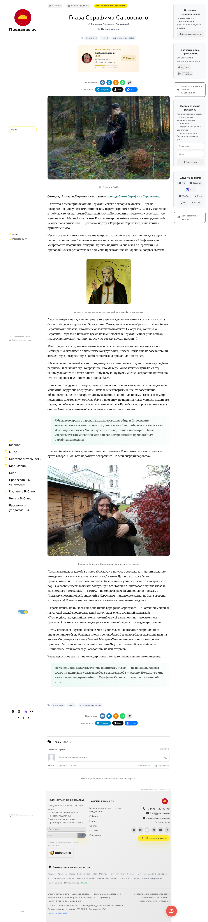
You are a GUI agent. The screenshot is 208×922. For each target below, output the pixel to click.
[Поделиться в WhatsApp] (122, 82)
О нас (13, 451)
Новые (51, 765)
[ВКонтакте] (12, 711)
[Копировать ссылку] (129, 82)
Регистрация (19, 238)
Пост (94, 874)
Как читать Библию (86, 878)
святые (105, 38)
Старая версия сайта (21, 336)
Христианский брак (157, 874)
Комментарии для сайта (155, 790)
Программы (95, 835)
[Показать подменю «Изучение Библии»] (6, 491)
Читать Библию (20, 498)
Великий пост (83, 874)
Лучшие (63, 765)
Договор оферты (81, 893)
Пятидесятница (71, 883)
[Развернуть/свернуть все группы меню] (11, 440)
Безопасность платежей (60, 897)
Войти (15, 234)
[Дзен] (23, 718)
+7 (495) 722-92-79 (158, 808)
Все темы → (86, 883)
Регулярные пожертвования (107, 893)
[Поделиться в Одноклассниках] (116, 82)
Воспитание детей (56, 878)
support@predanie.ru (158, 820)
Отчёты (93, 825)
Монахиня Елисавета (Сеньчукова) (110, 24)
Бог (123, 874)
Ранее (74, 765)
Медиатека (17, 465)
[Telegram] (19, 712)
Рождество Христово (57, 874)
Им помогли (95, 830)
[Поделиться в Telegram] (109, 82)
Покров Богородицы (129, 878)
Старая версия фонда (21, 340)
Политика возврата (85, 897)
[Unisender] (60, 852)
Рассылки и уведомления (19, 507)
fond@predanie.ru (160, 813)
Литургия (114, 874)
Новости (93, 821)
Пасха (72, 874)
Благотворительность (25, 458)
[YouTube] (31, 712)
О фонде (93, 816)
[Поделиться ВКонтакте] (102, 82)
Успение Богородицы (152, 878)
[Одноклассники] (28, 718)
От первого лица (110, 29)
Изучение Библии (22, 491)
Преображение (55, 883)
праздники (91, 38)
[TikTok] (18, 718)
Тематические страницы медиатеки (71, 867)
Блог (12, 472)
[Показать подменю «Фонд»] (6, 458)
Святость (131, 874)
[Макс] (25, 712)
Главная (14, 444)
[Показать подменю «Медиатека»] (6, 465)
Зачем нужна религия (107, 878)
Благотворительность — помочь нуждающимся (105, 810)
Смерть (70, 878)
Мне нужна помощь (156, 838)
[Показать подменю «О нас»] (6, 451)
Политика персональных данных (64, 900)
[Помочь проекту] (171, 911)
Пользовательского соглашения (153, 900)
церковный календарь (123, 38)
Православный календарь (20, 482)
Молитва (103, 874)
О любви (142, 874)
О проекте (103, 897)
